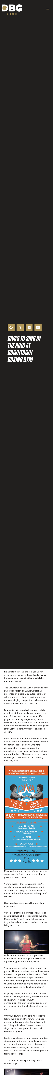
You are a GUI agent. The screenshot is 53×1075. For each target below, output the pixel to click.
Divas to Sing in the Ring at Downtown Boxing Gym (24, 349)
